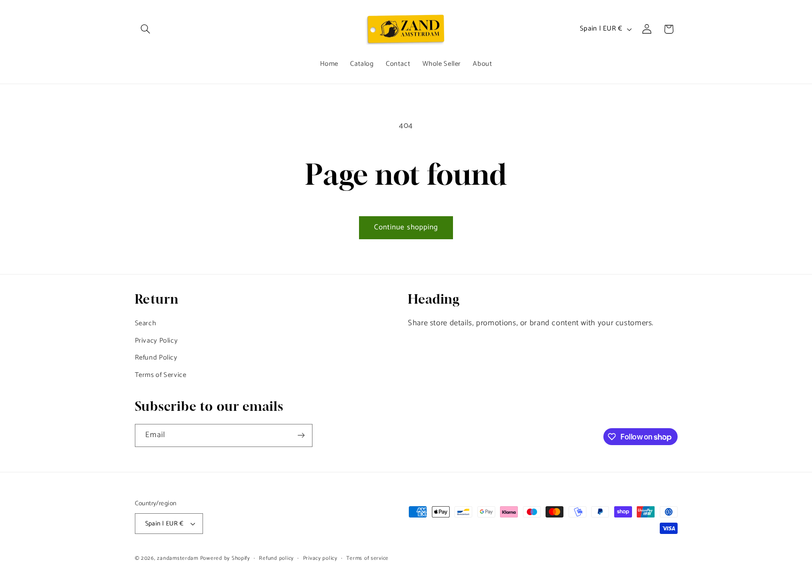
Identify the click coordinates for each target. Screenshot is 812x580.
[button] (145, 29)
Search (145, 323)
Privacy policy (320, 558)
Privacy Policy (156, 340)
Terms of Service (161, 375)
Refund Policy (156, 357)
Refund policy (276, 558)
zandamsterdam (177, 558)
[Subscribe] (301, 435)
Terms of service (367, 558)
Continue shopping (406, 227)
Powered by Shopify (225, 558)
